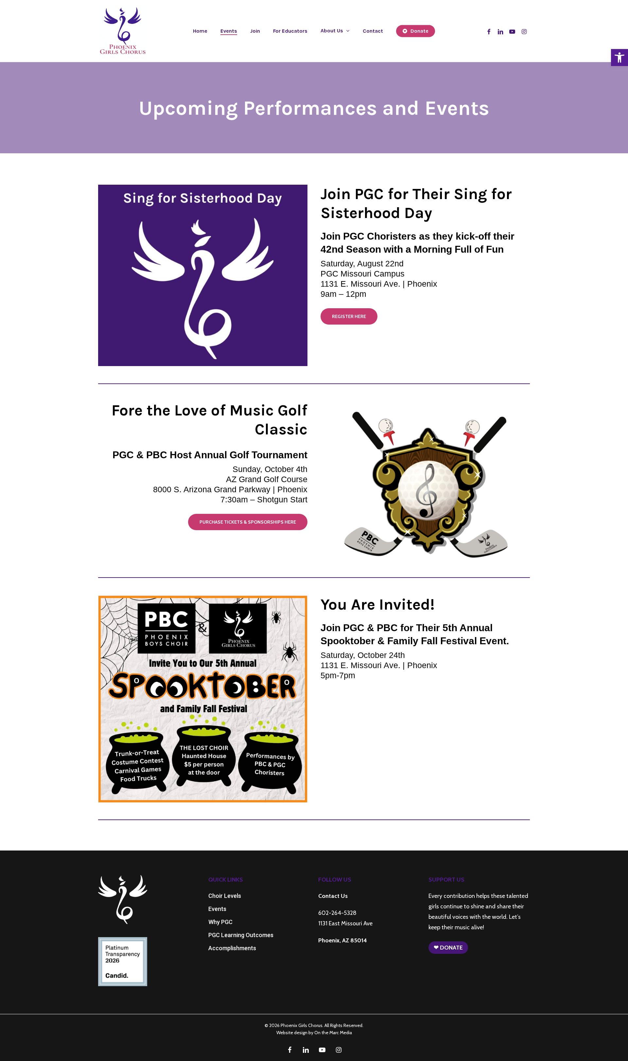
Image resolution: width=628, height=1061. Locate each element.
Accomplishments (232, 948)
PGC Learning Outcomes (240, 935)
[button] (619, 57)
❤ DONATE (448, 947)
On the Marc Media (333, 1033)
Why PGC (220, 921)
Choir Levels (224, 895)
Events (217, 908)
